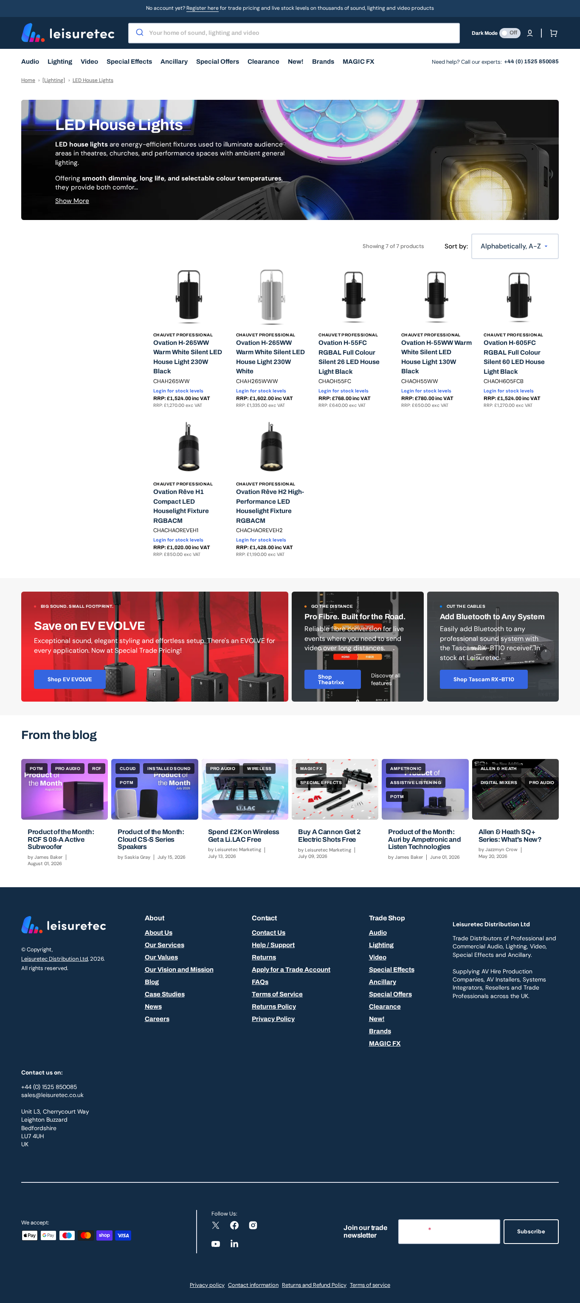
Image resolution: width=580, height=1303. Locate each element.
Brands (380, 1031)
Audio (378, 932)
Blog (152, 982)
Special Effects (391, 969)
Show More (72, 201)
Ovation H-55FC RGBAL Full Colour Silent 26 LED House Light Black (349, 357)
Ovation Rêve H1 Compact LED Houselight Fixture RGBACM (181, 506)
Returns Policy (274, 1006)
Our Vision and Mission (179, 969)
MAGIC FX (385, 1043)
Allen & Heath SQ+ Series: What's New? (510, 835)
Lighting (381, 945)
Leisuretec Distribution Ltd (54, 958)
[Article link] (64, 816)
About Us (158, 932)
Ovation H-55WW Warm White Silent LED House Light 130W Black (436, 357)
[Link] (154, 647)
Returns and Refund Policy (314, 1285)
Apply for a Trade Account (291, 969)
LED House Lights (93, 80)
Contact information (253, 1285)
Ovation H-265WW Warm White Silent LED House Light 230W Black (187, 357)
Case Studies (165, 994)
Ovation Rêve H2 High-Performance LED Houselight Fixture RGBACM (270, 506)
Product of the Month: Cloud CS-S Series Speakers (151, 839)
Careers (157, 1018)
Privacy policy (207, 1285)
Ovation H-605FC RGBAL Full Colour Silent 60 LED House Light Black (514, 357)
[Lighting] (53, 80)
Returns (264, 957)
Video (377, 957)
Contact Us (268, 932)
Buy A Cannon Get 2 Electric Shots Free (329, 835)
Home (28, 80)
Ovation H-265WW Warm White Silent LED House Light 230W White (270, 357)
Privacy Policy (273, 1018)
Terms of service (370, 1285)
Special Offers (390, 994)
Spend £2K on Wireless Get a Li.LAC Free (243, 835)
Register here (202, 8)
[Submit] (139, 33)
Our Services (164, 945)
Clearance (385, 1006)
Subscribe (531, 1231)
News (153, 1006)
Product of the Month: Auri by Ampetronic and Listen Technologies (424, 839)
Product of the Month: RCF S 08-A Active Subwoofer (61, 839)
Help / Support (273, 945)
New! (377, 1018)
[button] (530, 33)
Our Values (161, 957)
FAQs (260, 982)
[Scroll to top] (569, 1292)
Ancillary (382, 982)
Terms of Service (277, 994)
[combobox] (294, 33)
